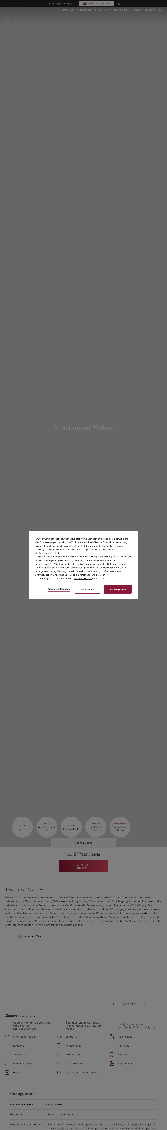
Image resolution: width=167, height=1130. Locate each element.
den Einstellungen (83, 578)
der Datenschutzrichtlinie (47, 553)
